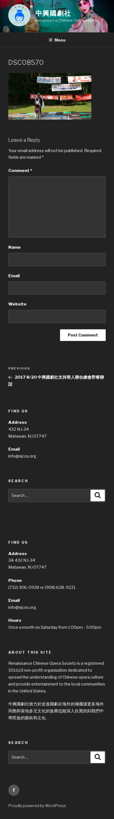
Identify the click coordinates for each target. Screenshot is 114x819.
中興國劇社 (53, 13)
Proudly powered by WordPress (37, 805)
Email (14, 275)
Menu (60, 40)
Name (14, 247)
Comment (20, 170)
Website (17, 304)
